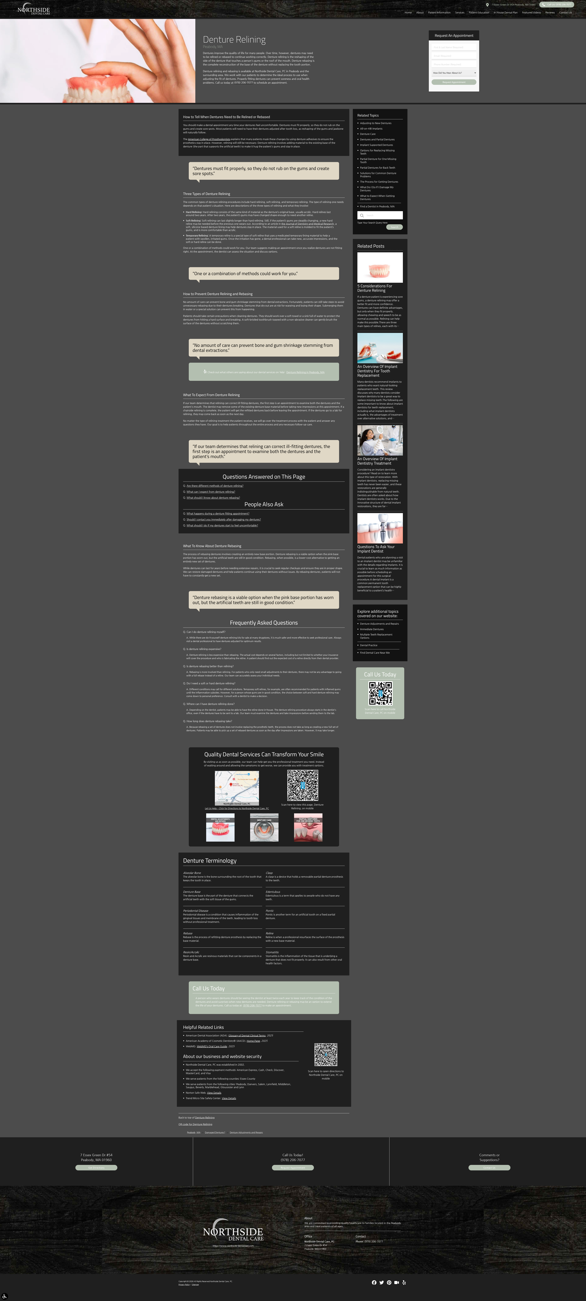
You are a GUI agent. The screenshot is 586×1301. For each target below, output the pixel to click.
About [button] (420, 12)
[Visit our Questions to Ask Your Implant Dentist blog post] (380, 542)
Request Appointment (293, 1167)
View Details (214, 1092)
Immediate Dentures (372, 629)
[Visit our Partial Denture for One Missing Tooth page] (308, 840)
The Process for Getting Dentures (379, 181)
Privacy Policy (184, 1284)
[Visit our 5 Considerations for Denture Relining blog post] (380, 282)
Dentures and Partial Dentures (377, 139)
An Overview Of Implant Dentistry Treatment (377, 461)
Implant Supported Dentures (376, 144)
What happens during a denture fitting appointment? (218, 513)
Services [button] (459, 12)
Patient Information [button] (439, 12)
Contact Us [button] (565, 12)
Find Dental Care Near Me (375, 652)
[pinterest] (389, 1283)
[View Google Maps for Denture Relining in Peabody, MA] (237, 804)
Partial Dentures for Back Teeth (377, 167)
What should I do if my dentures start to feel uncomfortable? (222, 525)
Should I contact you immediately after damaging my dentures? (224, 519)
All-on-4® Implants (371, 128)
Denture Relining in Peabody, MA (305, 372)
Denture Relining (205, 1117)
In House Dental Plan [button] (506, 12)
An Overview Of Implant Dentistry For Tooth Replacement (377, 370)
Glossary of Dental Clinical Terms (247, 1035)
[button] (4, 1296)
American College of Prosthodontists (209, 139)
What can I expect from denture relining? (211, 491)
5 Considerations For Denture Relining (374, 288)
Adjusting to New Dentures (375, 123)
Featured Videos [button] (531, 12)
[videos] (397, 1283)
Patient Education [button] (479, 12)
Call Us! (559, 4)
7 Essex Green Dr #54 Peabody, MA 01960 (513, 4)
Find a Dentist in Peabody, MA (377, 206)
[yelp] (404, 1283)
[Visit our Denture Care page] (264, 840)
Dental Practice (368, 645)
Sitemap (195, 1284)
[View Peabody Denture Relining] (97, 102)
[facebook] (374, 1283)
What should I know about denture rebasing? (213, 497)
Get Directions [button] (96, 1167)
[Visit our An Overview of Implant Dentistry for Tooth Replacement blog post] (380, 362)
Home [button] (408, 12)
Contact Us (489, 1167)
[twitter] (382, 1283)
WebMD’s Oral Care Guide (212, 1046)
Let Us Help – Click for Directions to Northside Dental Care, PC (237, 808)
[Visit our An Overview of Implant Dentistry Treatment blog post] (380, 454)
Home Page (253, 1040)
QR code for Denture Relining (195, 1124)
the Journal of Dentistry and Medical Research (307, 223)
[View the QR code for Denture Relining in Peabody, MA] (302, 800)
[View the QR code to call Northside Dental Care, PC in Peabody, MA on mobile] (380, 704)
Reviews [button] (550, 12)
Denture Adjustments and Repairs (379, 623)
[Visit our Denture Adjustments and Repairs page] (220, 840)
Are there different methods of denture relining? (215, 485)
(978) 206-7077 (243, 82)
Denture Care (368, 133)
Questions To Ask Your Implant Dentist (376, 548)
